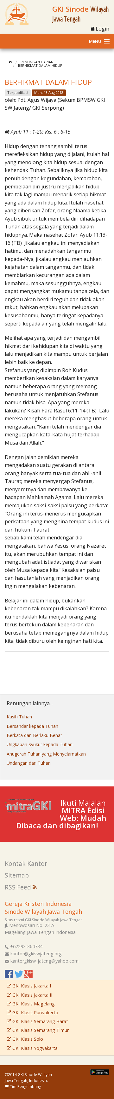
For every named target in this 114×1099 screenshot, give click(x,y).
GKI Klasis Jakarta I (31, 986)
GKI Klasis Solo (27, 1039)
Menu (95, 41)
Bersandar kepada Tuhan (32, 726)
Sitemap (17, 875)
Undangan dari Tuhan (29, 763)
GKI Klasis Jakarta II (31, 995)
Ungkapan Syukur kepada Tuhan (40, 744)
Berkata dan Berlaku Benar (34, 735)
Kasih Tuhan (19, 717)
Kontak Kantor (26, 863)
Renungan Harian (37, 62)
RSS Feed (19, 887)
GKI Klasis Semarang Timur (40, 1030)
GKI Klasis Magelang (33, 1004)
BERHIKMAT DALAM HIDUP (40, 65)
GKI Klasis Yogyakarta (34, 1048)
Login (101, 28)
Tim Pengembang (25, 1086)
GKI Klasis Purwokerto (34, 1013)
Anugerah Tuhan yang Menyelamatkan (46, 754)
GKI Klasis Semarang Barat (39, 1021)
